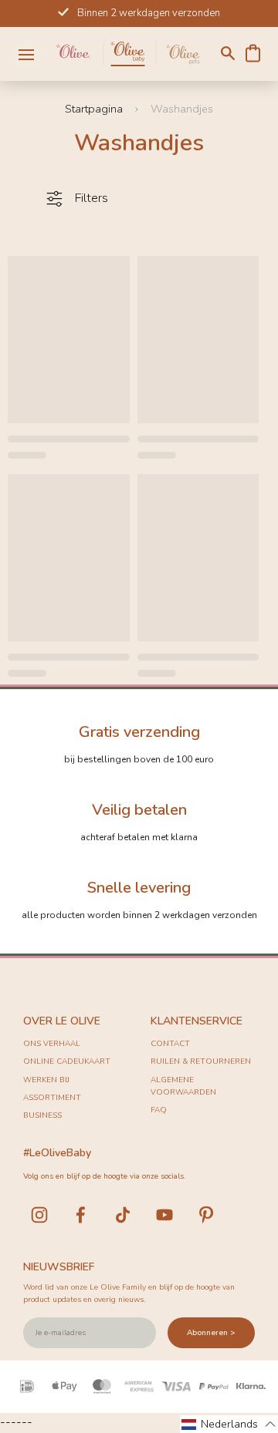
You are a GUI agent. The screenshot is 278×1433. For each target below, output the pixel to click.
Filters (91, 198)
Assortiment (52, 1097)
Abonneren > (211, 1332)
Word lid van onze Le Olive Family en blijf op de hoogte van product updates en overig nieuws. (129, 1293)
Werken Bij (46, 1080)
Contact (170, 1043)
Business (42, 1115)
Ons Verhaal (51, 1043)
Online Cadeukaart (66, 1061)
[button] (229, 1424)
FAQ (159, 1110)
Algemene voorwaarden (183, 1086)
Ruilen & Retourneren (201, 1061)
